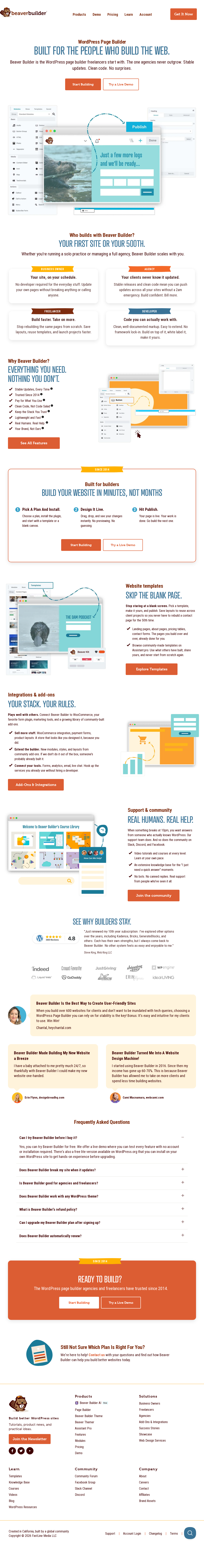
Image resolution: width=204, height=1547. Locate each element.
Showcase (145, 1434)
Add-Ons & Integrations (153, 1422)
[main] (102, 705)
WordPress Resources (23, 1507)
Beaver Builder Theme (89, 1416)
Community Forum (86, 1476)
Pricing (112, 14)
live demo (100, 1147)
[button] (102, 1138)
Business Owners (149, 1403)
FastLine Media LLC (44, 1536)
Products (79, 14)
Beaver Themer (84, 1422)
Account (145, 14)
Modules (80, 1441)
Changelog (155, 1533)
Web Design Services (152, 1440)
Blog (11, 1501)
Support (110, 1533)
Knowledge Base (19, 1482)
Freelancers (146, 1410)
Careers (144, 1482)
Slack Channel (83, 1488)
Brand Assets (147, 1501)
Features (80, 1434)
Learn (129, 14)
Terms (174, 1533)
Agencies (145, 1416)
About (142, 1476)
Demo (97, 14)
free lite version (85, 1152)
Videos (13, 1495)
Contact (144, 1488)
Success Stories (149, 1428)
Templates (15, 1476)
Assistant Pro (83, 1428)
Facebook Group (85, 1482)
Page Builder (83, 1410)
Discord (80, 1495)
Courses (14, 1488)
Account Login (132, 1533)
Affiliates (144, 1495)
